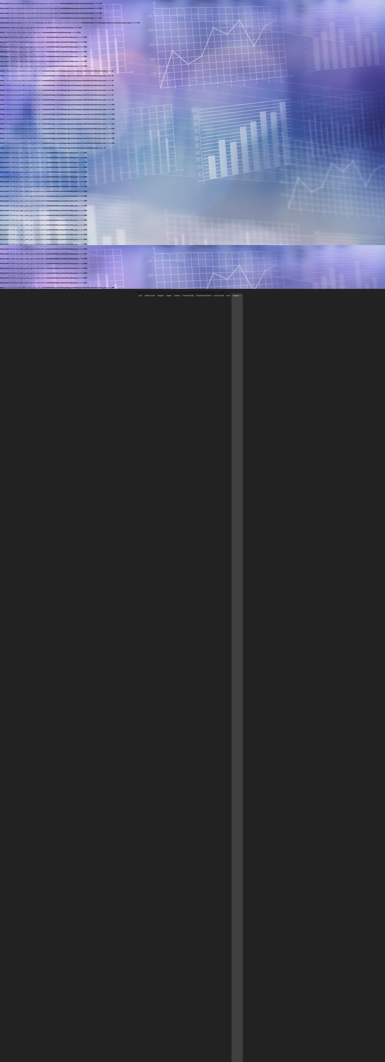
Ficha (228, 295)
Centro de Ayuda (188, 295)
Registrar (161, 295)
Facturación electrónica (203, 295)
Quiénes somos (150, 295)
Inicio (140, 295)
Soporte (168, 295)
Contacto (177, 295)
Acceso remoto (219, 295)
